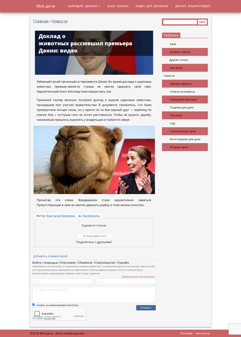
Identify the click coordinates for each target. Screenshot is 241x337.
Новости (169, 75)
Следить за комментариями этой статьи (57, 305)
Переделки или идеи (183, 99)
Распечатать (91, 216)
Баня (173, 44)
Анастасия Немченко (60, 216)
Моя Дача (176, 67)
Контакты (203, 333)
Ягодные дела (179, 147)
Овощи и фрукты (181, 83)
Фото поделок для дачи (185, 139)
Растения (176, 115)
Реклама (186, 333)
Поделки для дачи (181, 107)
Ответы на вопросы (182, 91)
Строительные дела (183, 131)
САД (172, 123)
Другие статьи (178, 60)
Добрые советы (180, 52)
